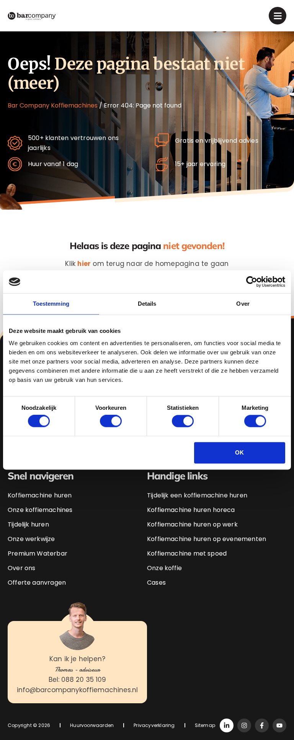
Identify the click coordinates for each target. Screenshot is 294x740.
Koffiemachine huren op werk (192, 524)
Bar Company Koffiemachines (53, 105)
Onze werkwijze (31, 539)
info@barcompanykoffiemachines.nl (77, 689)
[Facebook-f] (262, 725)
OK (239, 452)
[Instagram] (244, 725)
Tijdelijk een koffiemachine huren (197, 495)
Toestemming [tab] (51, 303)
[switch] (111, 421)
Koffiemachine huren (40, 495)
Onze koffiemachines (40, 509)
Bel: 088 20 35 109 (77, 679)
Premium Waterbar (37, 553)
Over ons (21, 568)
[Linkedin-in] (227, 725)
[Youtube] (279, 725)
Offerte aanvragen (37, 582)
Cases (156, 582)
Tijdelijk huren (28, 524)
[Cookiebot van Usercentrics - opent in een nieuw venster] (251, 281)
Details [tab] (147, 303)
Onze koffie (164, 568)
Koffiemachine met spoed (187, 553)
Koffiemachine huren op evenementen (206, 539)
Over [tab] (242, 303)
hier (84, 263)
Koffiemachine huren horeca (191, 509)
